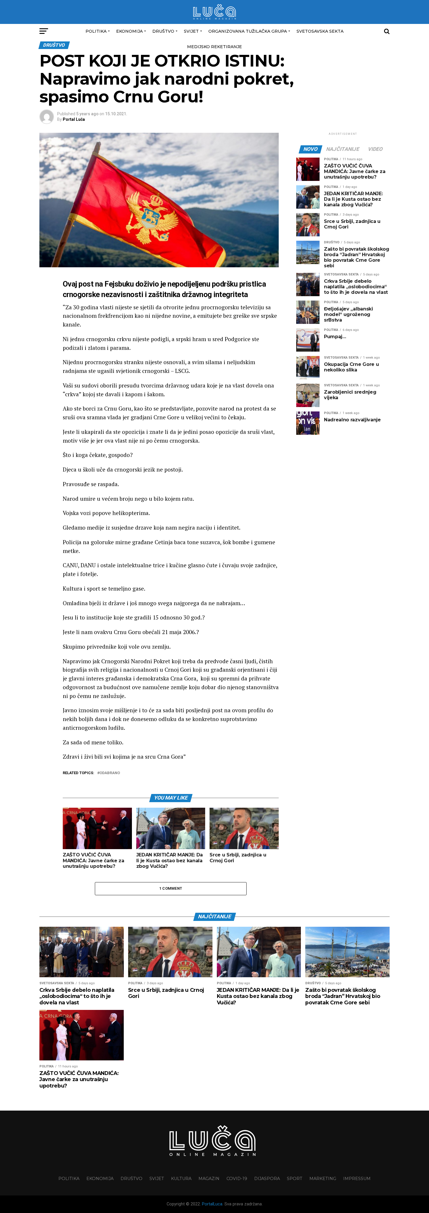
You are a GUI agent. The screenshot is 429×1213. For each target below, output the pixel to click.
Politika (96, 31)
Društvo (163, 31)
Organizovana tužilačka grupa (247, 31)
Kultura (181, 1178)
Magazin (208, 1178)
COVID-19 (236, 1178)
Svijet (191, 31)
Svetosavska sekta (320, 31)
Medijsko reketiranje (214, 46)
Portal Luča (74, 119)
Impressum (357, 1178)
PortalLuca (212, 1204)
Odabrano (110, 773)
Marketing (322, 1178)
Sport (294, 1178)
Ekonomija (129, 31)
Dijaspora (267, 1178)
